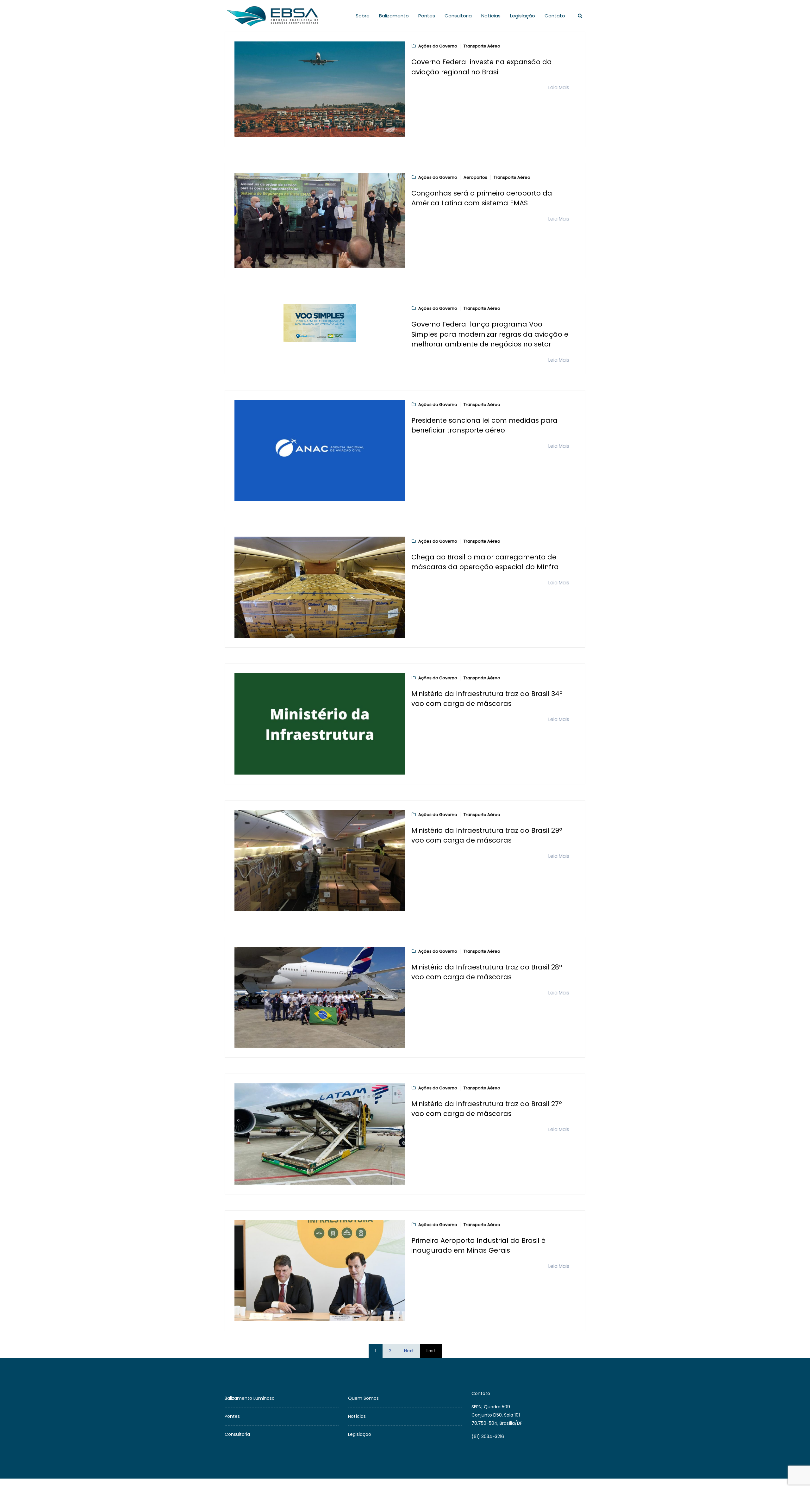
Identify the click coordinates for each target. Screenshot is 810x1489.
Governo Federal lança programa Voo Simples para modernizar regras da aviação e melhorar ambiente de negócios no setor (489, 334)
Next (409, 1351)
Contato (555, 15)
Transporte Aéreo (482, 46)
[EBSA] (274, 15)
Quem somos (363, 1398)
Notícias (491, 15)
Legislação (522, 15)
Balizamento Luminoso (250, 1398)
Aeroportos (475, 177)
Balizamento (394, 15)
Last (431, 1351)
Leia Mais (558, 87)
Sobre (363, 15)
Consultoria (458, 15)
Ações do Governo (437, 46)
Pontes (426, 15)
